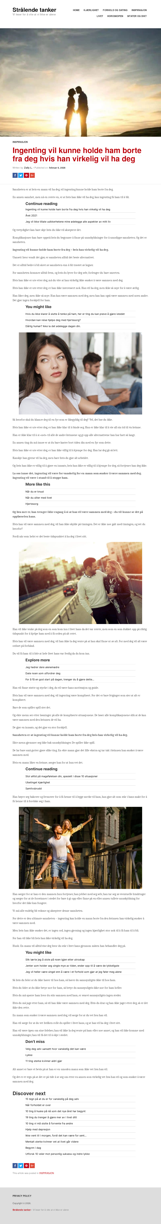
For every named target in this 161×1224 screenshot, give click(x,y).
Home (76, 10)
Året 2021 (31, 215)
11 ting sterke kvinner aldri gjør (43, 1061)
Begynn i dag (33, 1147)
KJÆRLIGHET (91, 10)
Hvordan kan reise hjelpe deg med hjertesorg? (53, 320)
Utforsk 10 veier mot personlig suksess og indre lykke (57, 1153)
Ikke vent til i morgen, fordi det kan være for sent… (55, 1135)
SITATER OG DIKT (137, 16)
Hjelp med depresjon (37, 1129)
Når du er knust (34, 491)
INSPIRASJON (139, 10)
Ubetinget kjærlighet (37, 782)
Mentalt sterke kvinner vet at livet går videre (51, 1141)
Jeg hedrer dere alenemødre (42, 667)
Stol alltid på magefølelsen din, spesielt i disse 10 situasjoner (61, 776)
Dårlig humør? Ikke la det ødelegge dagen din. (52, 326)
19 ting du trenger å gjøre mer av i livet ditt (51, 1117)
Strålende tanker (34, 9)
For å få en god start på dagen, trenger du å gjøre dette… (59, 679)
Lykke (28, 1055)
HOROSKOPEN (115, 16)
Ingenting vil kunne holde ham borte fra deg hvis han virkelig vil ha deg (77, 154)
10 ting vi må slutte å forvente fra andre (49, 1123)
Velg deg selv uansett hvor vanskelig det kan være (55, 1048)
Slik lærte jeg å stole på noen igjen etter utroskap (55, 959)
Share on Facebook (15, 175)
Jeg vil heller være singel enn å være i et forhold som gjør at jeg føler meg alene (73, 971)
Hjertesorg (31, 503)
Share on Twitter (20, 175)
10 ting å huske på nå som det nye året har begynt (55, 1111)
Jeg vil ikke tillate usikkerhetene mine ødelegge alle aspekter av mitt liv (68, 221)
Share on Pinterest (26, 175)
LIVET (100, 16)
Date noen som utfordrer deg (42, 673)
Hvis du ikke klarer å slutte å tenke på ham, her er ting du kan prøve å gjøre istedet (75, 313)
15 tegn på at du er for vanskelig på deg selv (52, 1098)
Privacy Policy (22, 1195)
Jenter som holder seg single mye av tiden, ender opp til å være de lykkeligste (72, 965)
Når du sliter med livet (38, 497)
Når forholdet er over (38, 1105)
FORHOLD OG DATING (115, 10)
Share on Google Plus (32, 175)
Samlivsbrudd (33, 788)
